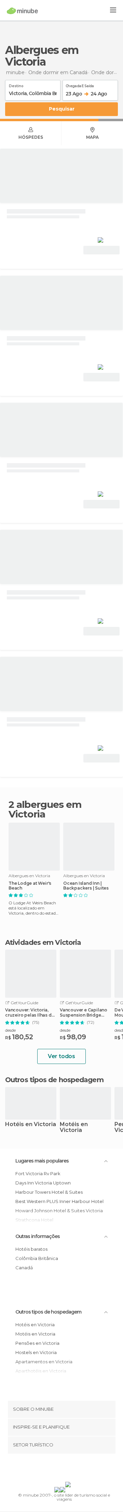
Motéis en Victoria (74, 1127)
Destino (16, 85)
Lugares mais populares (42, 1161)
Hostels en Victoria (36, 1352)
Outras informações (37, 1236)
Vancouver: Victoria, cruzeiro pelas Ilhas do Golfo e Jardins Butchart (29, 1012)
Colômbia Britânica (36, 1258)
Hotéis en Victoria (30, 1124)
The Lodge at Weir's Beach (30, 886)
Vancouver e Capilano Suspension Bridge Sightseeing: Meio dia (83, 1012)
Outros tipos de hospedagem (48, 1312)
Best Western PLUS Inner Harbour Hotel (59, 1201)
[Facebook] (51, 1469)
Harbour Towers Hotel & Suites (49, 1192)
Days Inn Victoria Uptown (43, 1182)
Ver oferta (101, 250)
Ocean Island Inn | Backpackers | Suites (86, 886)
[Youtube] (77, 1469)
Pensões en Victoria (37, 1343)
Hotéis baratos (31, 1249)
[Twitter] (60, 1469)
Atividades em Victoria (43, 942)
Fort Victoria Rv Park (37, 1173)
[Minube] (22, 10)
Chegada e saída (80, 85)
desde (10, 1030)
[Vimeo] (69, 1469)
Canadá (24, 1267)
